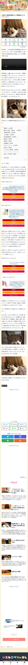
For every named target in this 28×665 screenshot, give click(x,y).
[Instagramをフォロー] (20, 436)
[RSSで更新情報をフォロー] (20, 440)
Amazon (13, 222)
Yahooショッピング (13, 199)
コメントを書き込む (14, 639)
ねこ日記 (5, 385)
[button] (25, 335)
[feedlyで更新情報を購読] (8, 440)
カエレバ (15, 263)
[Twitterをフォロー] (8, 436)
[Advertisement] (14, 405)
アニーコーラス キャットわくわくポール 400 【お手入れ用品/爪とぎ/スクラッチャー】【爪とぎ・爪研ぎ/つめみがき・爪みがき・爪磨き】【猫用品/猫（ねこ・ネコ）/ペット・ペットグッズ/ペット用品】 (13, 188)
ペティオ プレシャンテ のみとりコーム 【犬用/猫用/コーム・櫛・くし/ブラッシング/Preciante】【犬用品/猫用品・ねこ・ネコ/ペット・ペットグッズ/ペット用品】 (16, 284)
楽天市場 (13, 194)
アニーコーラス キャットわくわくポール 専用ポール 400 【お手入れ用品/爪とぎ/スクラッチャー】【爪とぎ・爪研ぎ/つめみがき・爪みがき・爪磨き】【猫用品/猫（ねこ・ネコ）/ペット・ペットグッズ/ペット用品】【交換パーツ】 (16, 213)
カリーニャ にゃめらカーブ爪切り (16, 262)
